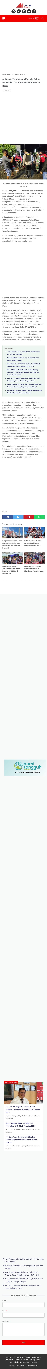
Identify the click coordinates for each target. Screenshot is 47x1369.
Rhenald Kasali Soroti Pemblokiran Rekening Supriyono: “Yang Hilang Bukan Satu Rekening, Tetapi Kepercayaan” (23, 372)
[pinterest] (29, 517)
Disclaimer (9, 1360)
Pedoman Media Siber (32, 1357)
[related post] (12, 532)
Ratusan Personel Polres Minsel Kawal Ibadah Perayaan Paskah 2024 (33, 543)
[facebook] (13, 11)
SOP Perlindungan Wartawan (20, 1362)
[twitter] (18, 11)
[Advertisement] (23, 47)
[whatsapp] (33, 11)
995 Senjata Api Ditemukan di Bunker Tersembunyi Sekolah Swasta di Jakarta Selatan (21, 1139)
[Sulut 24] (23, 5)
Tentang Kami (10, 1357)
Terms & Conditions (21, 1360)
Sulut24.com (20, 1365)
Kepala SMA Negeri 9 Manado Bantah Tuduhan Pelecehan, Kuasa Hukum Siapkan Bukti (22, 1109)
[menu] (3, 18)
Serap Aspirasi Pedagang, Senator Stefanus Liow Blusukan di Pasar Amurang (34, 568)
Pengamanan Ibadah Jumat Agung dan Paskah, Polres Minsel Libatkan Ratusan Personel (12, 544)
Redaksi (20, 1357)
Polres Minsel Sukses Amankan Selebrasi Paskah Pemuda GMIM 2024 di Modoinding (11, 569)
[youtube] (28, 11)
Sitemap (34, 1362)
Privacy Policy (35, 1360)
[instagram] (23, 11)
